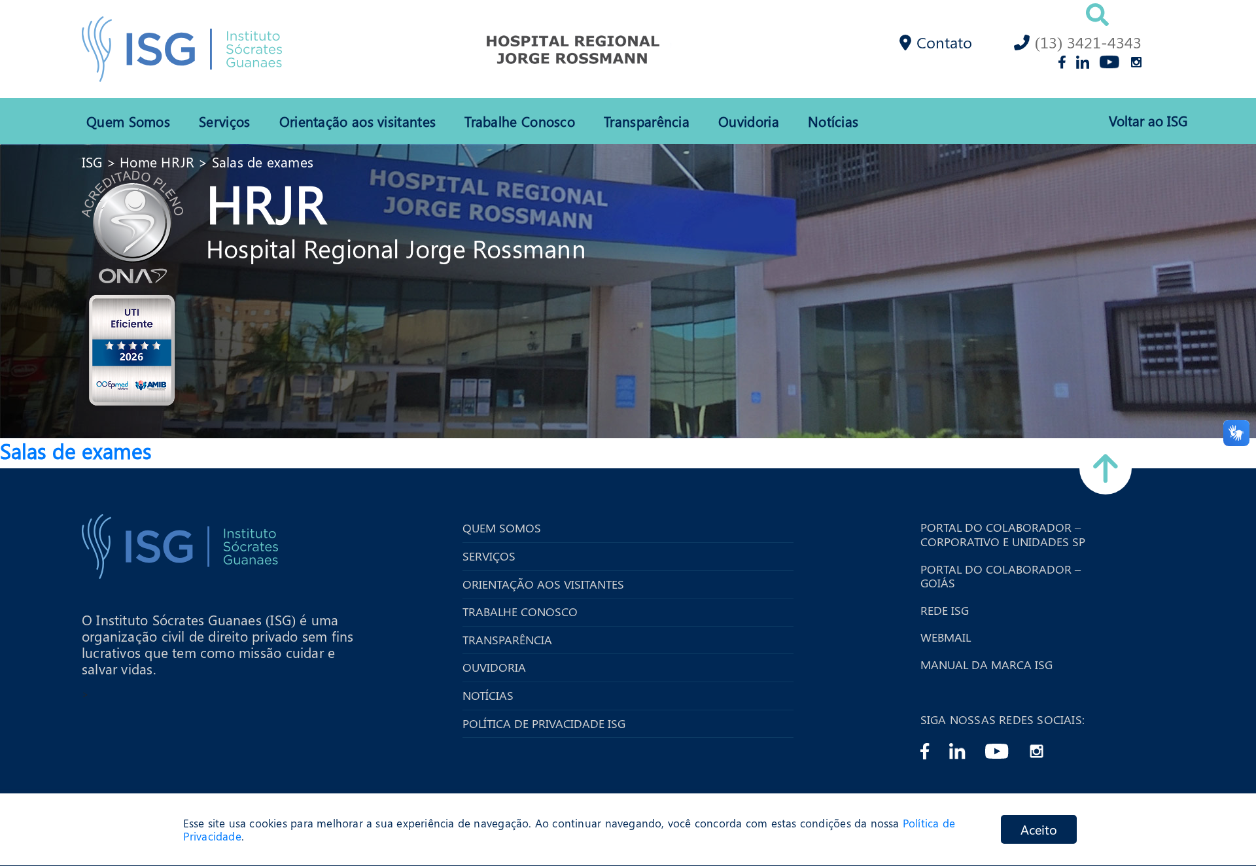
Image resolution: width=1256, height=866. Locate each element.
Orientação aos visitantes (357, 121)
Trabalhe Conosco (519, 121)
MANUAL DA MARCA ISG (986, 665)
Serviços (224, 121)
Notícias (833, 121)
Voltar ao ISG (1148, 121)
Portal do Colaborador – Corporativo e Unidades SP (1002, 535)
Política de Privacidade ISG (543, 724)
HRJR (266, 202)
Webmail (945, 638)
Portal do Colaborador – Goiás (1000, 577)
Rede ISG (944, 611)
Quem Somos (128, 121)
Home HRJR (157, 161)
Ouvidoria (748, 121)
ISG (92, 161)
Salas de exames (262, 161)
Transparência (646, 121)
